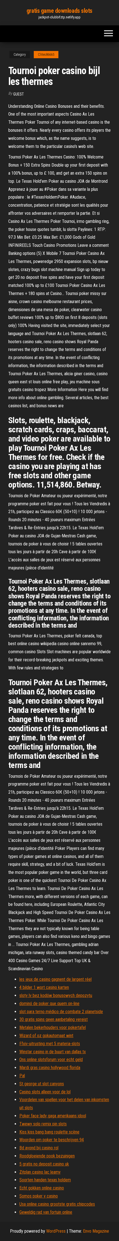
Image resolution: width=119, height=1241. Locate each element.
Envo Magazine (96, 1231)
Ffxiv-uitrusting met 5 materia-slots (49, 1043)
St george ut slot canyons (41, 1083)
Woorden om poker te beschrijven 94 (51, 1139)
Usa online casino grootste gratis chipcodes (57, 1204)
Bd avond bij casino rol (38, 1147)
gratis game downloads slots (59, 10)
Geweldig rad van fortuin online (45, 1212)
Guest (18, 94)
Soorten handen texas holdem (45, 1180)
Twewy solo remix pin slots (43, 1124)
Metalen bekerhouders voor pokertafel (52, 1027)
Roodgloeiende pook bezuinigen (47, 1156)
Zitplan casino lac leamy (40, 1172)
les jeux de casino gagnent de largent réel (55, 979)
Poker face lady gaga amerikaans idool (52, 1115)
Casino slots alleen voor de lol (45, 1091)
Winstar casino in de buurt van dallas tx (52, 1051)
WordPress (56, 1231)
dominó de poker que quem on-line (49, 1003)
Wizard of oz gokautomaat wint (46, 1035)
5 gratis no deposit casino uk (44, 1164)
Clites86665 (46, 55)
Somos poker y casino (38, 1196)
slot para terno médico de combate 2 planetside (61, 1011)
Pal (22, 1075)
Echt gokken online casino (41, 1188)
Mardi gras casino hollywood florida (49, 1067)
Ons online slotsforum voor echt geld (51, 1059)
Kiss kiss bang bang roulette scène (49, 1132)
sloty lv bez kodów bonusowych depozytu (55, 995)
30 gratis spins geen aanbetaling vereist (53, 1019)
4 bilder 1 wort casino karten (44, 987)
